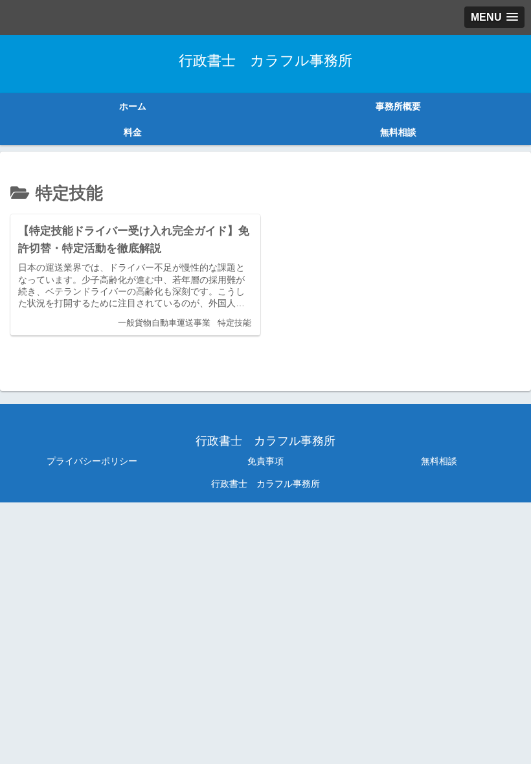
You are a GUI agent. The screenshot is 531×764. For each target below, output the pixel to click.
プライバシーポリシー (92, 461)
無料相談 (439, 461)
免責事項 (265, 461)
